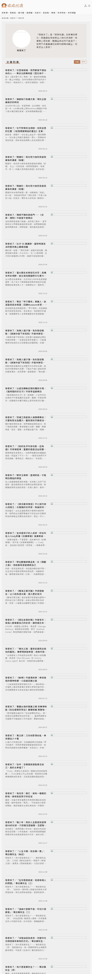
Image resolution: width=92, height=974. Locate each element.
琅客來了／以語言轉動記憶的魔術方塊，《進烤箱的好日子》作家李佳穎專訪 (25, 390)
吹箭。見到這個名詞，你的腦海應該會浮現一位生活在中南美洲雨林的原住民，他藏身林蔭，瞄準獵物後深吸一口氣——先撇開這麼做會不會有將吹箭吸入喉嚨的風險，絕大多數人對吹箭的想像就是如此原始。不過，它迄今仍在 (25, 575)
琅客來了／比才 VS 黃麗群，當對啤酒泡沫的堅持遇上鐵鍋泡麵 (25, 245)
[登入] (85, 5)
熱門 (83, 62)
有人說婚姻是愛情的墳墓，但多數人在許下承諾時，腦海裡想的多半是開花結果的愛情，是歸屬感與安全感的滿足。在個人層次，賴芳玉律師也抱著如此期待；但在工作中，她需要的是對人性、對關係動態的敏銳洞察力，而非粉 (25, 487)
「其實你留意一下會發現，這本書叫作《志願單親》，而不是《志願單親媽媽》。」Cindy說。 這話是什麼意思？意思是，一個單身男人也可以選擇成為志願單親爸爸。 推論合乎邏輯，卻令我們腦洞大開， (26, 545)
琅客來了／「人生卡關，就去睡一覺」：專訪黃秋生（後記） (25, 853)
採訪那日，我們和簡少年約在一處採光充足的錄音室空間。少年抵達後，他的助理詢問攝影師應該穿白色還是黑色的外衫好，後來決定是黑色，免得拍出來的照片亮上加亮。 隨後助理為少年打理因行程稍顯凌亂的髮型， (26, 834)
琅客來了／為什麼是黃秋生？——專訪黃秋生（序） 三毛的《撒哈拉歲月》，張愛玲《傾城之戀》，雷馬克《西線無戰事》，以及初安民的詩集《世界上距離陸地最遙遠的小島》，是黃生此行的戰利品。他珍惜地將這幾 (26, 863)
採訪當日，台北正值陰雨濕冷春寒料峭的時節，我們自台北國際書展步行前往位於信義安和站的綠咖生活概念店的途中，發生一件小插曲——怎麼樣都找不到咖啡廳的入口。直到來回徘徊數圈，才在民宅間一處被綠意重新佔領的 (25, 517)
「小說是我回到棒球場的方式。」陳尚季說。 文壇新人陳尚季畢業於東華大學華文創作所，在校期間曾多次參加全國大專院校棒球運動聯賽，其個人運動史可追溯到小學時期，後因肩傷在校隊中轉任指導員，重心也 (25, 690)
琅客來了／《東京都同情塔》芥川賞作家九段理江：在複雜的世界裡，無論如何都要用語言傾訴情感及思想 (25, 507)
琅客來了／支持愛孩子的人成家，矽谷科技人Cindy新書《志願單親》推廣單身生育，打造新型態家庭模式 (25, 536)
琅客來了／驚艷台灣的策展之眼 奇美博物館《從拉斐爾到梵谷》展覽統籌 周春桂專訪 (26, 709)
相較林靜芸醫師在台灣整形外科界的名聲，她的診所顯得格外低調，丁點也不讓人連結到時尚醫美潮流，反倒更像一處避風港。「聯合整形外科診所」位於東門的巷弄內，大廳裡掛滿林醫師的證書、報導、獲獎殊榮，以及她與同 (26, 372)
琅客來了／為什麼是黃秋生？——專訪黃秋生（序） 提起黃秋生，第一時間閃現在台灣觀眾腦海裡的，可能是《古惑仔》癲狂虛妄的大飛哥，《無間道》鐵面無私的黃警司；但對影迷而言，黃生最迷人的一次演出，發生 (26, 950)
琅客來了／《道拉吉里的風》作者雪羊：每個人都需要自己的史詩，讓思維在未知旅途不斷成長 (25, 622)
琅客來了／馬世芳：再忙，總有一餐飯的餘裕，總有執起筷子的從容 (25, 795)
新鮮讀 (5, 12)
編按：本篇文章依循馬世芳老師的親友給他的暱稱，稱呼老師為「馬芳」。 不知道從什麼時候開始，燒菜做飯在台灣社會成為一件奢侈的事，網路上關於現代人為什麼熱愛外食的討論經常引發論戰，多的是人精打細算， (25, 805)
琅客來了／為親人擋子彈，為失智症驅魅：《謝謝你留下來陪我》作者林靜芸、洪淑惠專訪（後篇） (25, 333)
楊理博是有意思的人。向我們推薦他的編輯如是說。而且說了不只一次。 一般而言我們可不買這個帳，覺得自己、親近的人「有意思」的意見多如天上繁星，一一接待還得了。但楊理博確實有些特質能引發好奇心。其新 (26, 458)
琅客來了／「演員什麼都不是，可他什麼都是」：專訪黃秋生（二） (25, 910)
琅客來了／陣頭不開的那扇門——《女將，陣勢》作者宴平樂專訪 (24, 216)
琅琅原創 (62, 12)
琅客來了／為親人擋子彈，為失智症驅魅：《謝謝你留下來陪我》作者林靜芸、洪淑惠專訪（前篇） (25, 362)
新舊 (77, 62)
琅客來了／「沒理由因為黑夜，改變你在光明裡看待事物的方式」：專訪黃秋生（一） (25, 941)
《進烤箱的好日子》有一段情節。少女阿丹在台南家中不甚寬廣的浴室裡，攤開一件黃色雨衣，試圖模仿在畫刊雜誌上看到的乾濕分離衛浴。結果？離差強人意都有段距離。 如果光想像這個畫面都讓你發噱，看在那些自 (26, 400)
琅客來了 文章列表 (17, 18)
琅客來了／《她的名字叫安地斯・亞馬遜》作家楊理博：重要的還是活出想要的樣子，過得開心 (25, 449)
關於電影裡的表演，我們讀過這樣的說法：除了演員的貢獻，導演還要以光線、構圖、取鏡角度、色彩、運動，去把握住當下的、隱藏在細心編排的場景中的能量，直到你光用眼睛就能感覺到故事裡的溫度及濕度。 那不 (25, 429)
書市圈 (21, 12)
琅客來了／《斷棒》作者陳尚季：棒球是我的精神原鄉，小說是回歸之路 (25, 679)
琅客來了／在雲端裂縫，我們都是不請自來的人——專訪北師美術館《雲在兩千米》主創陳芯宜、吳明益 (25, 73)
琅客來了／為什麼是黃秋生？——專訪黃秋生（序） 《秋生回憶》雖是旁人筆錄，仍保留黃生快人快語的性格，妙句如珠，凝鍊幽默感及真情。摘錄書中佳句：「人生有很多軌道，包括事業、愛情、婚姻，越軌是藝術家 (26, 921)
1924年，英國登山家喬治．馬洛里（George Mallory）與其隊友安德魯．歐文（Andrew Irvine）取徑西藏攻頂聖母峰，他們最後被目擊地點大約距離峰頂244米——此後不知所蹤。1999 (25, 632)
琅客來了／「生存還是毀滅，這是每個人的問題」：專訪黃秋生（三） (25, 881)
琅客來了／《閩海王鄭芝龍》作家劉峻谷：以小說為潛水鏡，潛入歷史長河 (24, 592)
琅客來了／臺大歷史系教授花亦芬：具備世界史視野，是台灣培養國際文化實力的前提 (25, 275)
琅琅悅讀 (5, 18)
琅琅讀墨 (72, 12)
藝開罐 (29, 12)
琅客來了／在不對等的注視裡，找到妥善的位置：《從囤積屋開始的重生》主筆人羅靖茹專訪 (25, 131)
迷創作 (38, 12)
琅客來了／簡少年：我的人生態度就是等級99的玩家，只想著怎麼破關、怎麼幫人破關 (26, 825)
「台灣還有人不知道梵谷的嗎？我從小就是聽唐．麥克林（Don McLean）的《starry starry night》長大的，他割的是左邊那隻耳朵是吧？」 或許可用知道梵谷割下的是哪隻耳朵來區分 (26, 661)
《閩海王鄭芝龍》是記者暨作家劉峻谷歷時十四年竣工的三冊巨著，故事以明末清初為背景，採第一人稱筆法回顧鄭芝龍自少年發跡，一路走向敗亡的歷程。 (25, 601)
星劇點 (46, 12)
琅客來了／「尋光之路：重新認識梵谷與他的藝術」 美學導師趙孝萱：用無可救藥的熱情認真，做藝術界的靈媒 (26, 651)
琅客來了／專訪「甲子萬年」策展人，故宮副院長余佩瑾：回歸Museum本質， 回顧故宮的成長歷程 (26, 304)
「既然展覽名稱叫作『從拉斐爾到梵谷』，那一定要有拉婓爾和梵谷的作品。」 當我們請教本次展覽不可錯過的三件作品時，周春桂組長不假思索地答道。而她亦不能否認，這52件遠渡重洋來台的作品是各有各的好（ (26, 719)
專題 (53, 12)
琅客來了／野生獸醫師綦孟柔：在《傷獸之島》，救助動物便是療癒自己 (25, 563)
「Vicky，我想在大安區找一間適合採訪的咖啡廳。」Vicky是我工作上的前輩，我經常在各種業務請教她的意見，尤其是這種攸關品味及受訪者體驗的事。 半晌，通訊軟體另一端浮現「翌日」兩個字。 (26, 776)
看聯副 (13, 12)
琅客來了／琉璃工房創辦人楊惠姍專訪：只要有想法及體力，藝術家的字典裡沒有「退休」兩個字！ (25, 420)
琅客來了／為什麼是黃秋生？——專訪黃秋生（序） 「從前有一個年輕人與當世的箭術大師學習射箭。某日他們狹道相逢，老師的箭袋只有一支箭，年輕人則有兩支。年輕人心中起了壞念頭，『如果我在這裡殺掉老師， (26, 892)
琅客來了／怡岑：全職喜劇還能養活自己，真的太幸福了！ (24, 766)
